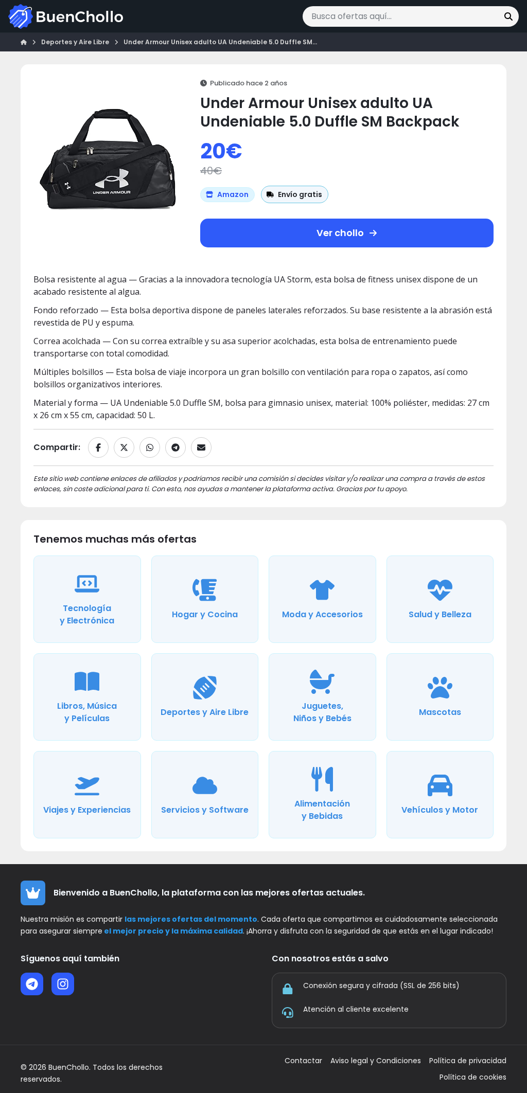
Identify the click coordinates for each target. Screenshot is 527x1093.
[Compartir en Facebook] (98, 447)
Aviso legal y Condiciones (375, 1061)
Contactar (303, 1061)
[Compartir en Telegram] (175, 447)
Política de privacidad (467, 1061)
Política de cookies (473, 1077)
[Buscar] (508, 16)
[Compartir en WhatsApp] (149, 447)
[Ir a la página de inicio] (65, 16)
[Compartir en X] (124, 447)
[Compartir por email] (201, 447)
